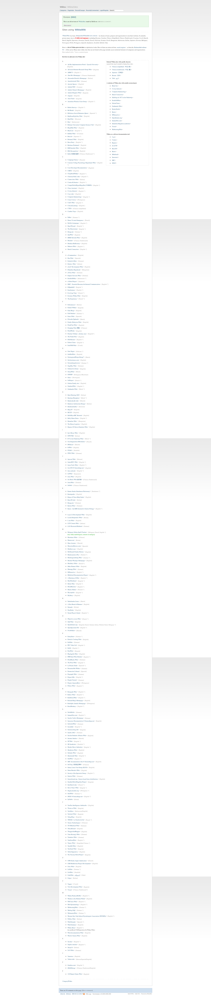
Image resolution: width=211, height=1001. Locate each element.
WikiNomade (71, 922)
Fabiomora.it (71, 305)
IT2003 (70, 450)
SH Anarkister (72, 744)
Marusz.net (71, 540)
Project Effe (71, 677)
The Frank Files (72, 337)
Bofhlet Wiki (71, 134)
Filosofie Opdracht (73, 319)
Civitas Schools (116, 89)
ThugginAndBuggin (74, 831)
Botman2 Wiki (72, 139)
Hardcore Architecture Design (76, 404)
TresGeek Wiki (72, 849)
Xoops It (70, 947)
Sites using (68, 29)
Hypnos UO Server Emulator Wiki (78, 427)
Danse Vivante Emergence (75, 220)
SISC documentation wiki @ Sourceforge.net (81, 762)
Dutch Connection (117, 95)
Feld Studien (71, 313)
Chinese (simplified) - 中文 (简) (121, 67)
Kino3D (114, 149)
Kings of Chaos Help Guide (76, 497)
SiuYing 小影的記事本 (74, 765)
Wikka (63, 7)
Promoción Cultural (73, 671)
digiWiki (70, 235)
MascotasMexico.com (74, 546)
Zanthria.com (71, 965)
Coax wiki (71, 194)
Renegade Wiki (72, 692)
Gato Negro (71, 351)
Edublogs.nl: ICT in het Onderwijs (122, 98)
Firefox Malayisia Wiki (74, 322)
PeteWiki (70, 651)
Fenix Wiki (71, 316)
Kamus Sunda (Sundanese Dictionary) (79, 491)
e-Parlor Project (72, 281)
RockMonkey (72, 706)
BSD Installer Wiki (73, 148)
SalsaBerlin (71, 712)
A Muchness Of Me (73, 578)
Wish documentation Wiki (75, 933)
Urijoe (69, 878)
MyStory (70, 595)
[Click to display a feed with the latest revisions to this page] (84, 994)
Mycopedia (71, 593)
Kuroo (114, 112)
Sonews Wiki (71, 776)
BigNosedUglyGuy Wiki (75, 116)
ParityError (71, 636)
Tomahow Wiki (72, 837)
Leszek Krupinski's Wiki (75, 518)
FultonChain (116, 103)
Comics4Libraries (73, 182)
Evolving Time (72, 293)
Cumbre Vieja (72, 211)
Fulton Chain (71, 342)
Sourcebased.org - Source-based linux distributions (83, 779)
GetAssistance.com (73, 360)
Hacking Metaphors (73, 398)
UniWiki (70, 872)
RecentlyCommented (92, 10)
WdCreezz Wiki (72, 901)
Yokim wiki (71, 959)
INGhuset (70, 444)
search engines (121, 47)
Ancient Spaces (72, 84)
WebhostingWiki (117, 129)
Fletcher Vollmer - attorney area (77, 334)
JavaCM (114, 146)
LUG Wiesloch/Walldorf (75, 526)
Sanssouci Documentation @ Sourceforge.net (81, 721)
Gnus (69, 377)
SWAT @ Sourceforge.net (75, 796)
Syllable (70, 799)
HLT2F (70, 412)
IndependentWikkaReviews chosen (86, 36)
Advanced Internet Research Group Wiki (80, 70)
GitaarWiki (71, 372)
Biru (69, 122)
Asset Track (71, 99)
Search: (112, 10)
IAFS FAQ (70, 436)
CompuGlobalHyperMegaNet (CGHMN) (80, 185)
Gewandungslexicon (74, 363)
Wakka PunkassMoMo (74, 896)
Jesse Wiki (71, 477)
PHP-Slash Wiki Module (75, 657)
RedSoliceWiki (72, 698)
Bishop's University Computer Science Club (81, 125)
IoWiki (70, 447)
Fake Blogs (71, 310)
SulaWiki (70, 794)
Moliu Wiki (71, 584)
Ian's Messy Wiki (73, 433)
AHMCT (70, 72)
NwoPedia (71, 610)
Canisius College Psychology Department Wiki (82, 163)
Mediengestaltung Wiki (75, 558)
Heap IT (70, 410)
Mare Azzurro (72, 543)
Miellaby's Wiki (72, 563)
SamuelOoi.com (116, 121)
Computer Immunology (119, 92)
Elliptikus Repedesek (74, 270)
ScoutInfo (70, 727)
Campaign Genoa (73, 160)
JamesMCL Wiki (73, 462)
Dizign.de (70, 232)
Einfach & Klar (72, 261)
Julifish (70, 485)
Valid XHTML (131, 993)
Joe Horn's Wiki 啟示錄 (75, 480)
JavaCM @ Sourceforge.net (76, 468)
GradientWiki (72, 386)
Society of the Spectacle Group (77, 773)
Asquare (70, 96)
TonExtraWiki (72, 840)
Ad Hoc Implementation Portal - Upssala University (83, 64)
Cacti (113, 137)
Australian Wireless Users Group (77, 101)
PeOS (69, 648)
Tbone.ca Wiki (72, 808)
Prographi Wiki (72, 674)
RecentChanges (80, 10)
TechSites (70, 811)
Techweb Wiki (72, 814)
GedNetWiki (71, 354)
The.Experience (72, 299)
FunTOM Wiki (72, 345)
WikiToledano (72, 925)
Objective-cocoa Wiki (74, 619)
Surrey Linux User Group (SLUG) (77, 767)
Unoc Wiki (71, 866)
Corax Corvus (72, 200)
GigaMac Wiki (72, 366)
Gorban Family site (73, 383)
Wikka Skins (71, 928)
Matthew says (72, 549)
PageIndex (71, 10)
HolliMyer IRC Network (75, 415)
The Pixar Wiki (72, 663)
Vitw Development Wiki (75, 887)
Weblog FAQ (71, 910)
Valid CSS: (137, 993)
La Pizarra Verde (72, 665)
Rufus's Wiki (71, 695)
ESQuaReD (71, 287)
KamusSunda (116, 109)
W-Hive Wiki (71, 919)
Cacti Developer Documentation (77, 168)
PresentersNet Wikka (74, 668)
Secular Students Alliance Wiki (77, 736)
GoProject (71, 380)
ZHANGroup (71, 968)
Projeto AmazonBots (74, 683)
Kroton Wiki (71, 506)
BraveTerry (71, 142)
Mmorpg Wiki (72, 569)
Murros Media (72, 590)
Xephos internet (72, 945)
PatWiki (70, 642)
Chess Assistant (72, 188)
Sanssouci (115, 157)
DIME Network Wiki (74, 238)
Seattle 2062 (71, 733)
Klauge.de (71, 503)
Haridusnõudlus (72, 407)
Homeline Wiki (72, 421)
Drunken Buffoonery (74, 243)
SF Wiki (70, 741)
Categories (63, 10)
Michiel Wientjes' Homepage (76, 561)
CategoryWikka (67, 981)
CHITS (70, 171)
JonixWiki (71, 482)
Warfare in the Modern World (76, 899)
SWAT (114, 163)
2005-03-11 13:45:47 (104, 21)
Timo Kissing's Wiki (74, 834)
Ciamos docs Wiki (73, 179)
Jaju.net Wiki (71, 459)
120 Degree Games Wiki (75, 974)
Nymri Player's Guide (74, 613)
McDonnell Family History (76, 552)
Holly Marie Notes (73, 418)
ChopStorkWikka (73, 174)
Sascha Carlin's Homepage (75, 718)
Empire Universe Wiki (74, 276)
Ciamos (114, 140)
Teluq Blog (71, 817)
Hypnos (114, 143)
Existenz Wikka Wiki (74, 296)
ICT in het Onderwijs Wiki (75, 439)
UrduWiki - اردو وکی (74, 875)
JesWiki (70, 474)
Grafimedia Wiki (117, 106)
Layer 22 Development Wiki (76, 515)
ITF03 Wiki (71, 453)
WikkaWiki (80, 29)
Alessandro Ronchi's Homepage (77, 78)
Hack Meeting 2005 (73, 395)
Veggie (70, 884)
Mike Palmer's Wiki (73, 566)
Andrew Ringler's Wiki (74, 93)
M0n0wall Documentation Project (78, 575)
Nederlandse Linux (73, 601)
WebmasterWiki (72, 913)
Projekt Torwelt (72, 680)
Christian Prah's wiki (74, 176)
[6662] (73, 17)
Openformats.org (117, 118)
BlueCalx (115, 86)
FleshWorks (71, 331)
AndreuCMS (71, 87)
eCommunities (72, 255)
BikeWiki (70, 119)
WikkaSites (72, 7)
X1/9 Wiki (71, 950)
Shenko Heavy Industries (75, 747)
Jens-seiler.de (71, 471)
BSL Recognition (73, 151)
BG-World (71, 110)
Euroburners (71, 290)
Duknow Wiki (72, 246)
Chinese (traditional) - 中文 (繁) (121, 70)
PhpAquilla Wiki (73, 654)
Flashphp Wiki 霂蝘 (74, 328)
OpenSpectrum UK (73, 628)
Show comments (87, 990)
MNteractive (115, 115)
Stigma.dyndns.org (73, 791)
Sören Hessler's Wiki (74, 770)
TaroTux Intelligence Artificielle (77, 805)
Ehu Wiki (70, 258)
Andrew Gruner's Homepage (76, 90)
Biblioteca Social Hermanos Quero (78, 113)
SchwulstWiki (72, 724)
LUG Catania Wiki (73, 523)
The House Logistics (74, 424)
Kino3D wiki (71, 500)
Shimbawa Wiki (72, 750)
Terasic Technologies (74, 823)
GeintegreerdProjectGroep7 (76, 357)
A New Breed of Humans (75, 604)
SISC (113, 160)
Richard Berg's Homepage (75, 700)
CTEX (69, 208)
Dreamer (70, 241)
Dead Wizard (71, 226)
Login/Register (104, 10)
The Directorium (72, 229)
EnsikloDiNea (116, 100)
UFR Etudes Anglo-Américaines (77, 861)
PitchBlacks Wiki (73, 660)
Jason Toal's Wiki (73, 465)
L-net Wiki (71, 520)
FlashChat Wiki (72, 325)
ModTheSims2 (72, 581)
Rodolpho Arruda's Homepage (76, 703)
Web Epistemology (73, 904)
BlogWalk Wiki (72, 128)
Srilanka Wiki (72, 753)
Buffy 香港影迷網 (73, 154)
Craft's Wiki (71, 203)
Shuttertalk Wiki (72, 756)
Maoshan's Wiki (72, 537)
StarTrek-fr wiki (72, 785)
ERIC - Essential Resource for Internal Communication (84, 284)
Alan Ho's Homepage (74, 75)
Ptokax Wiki (71, 686)
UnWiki (70, 869)
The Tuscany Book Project (75, 855)
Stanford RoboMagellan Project (77, 782)
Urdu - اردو (115, 78)
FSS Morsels (71, 340)
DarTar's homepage (73, 223)
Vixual (114, 127)
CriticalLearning (72, 206)
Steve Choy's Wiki (73, 788)
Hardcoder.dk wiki (73, 401)
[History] (68, 994)
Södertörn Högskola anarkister (121, 124)
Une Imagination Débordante (76, 442)
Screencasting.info (73, 730)
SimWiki (70, 759)
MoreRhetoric (72, 587)
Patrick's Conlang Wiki (74, 639)
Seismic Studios (72, 738)
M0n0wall (115, 154)
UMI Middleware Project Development (79, 863)
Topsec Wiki (71, 843)
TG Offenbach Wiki (73, 826)
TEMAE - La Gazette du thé (76, 820)
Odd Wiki (70, 622)
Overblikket (71, 631)
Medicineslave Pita (73, 555)
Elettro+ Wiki (72, 264)
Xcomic (70, 942)
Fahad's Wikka (72, 308)
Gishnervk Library (73, 369)
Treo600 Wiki (72, 846)
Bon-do (70, 136)
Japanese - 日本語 (117, 73)
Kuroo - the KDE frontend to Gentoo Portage (81, 509)
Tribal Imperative (73, 852)
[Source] (62, 994)
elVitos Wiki (71, 273)
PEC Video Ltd (72, 645)
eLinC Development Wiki (75, 267)
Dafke (69, 217)
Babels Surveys (72, 107)
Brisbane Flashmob (73, 145)
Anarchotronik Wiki (74, 81)
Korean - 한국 (116, 75)
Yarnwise (70, 956)
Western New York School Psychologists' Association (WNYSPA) (87, 916)
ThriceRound (71, 829)
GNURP (70, 375)
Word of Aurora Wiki (74, 936)
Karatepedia (71, 494)
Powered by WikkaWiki (146, 993)
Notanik (70, 607)
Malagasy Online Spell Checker (77, 532)
